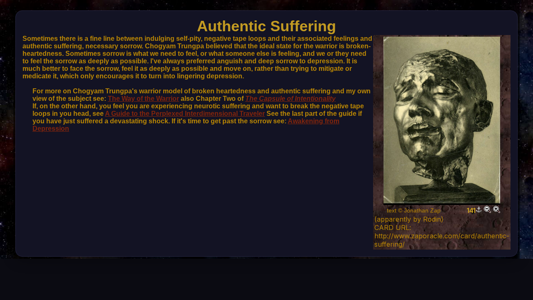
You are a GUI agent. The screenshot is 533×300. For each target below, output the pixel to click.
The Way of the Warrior (143, 98)
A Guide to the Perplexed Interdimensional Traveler (185, 113)
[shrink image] (487, 210)
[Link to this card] (479, 210)
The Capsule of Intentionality (290, 98)
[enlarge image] (496, 210)
